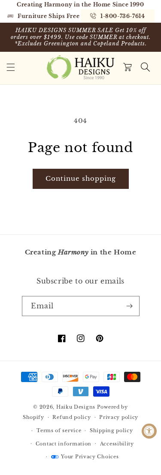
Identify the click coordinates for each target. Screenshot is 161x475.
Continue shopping (81, 178)
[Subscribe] (129, 306)
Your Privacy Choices (89, 457)
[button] (10, 67)
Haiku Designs (75, 407)
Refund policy (71, 417)
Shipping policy (111, 430)
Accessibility (117, 444)
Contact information (63, 444)
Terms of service (58, 430)
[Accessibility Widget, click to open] (149, 431)
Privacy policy (118, 417)
